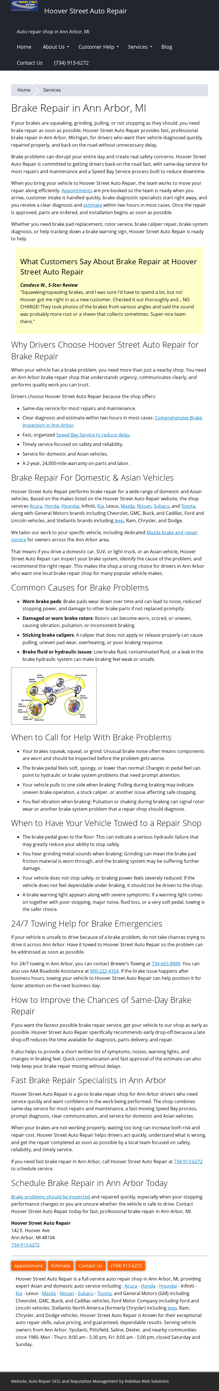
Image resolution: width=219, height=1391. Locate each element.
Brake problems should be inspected (50, 1197)
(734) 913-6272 (71, 62)
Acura (36, 506)
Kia (100, 506)
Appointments (77, 190)
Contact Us (30, 62)
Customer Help (96, 46)
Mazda (128, 506)
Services (138, 46)
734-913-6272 (188, 1161)
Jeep (119, 520)
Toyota (188, 506)
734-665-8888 (166, 963)
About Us (54, 46)
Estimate (60, 1266)
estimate (92, 205)
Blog (166, 46)
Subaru (161, 506)
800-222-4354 (104, 971)
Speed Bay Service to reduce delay (92, 435)
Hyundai (70, 506)
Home (24, 46)
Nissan (144, 506)
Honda (51, 506)
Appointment (28, 1266)
